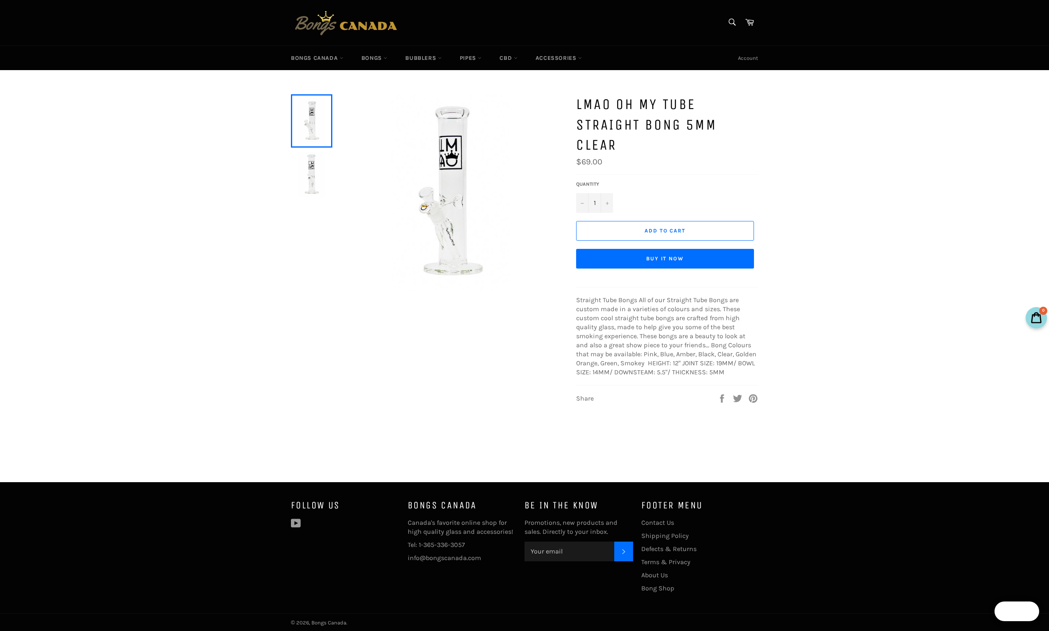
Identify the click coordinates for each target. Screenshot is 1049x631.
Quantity (587, 184)
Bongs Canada (315, 58)
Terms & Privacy (665, 562)
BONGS (372, 58)
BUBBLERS (421, 58)
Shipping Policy (665, 536)
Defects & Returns (669, 549)
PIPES (469, 58)
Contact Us (657, 522)
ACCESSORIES (557, 58)
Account (748, 58)
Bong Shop (657, 588)
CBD (506, 58)
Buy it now (665, 258)
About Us (654, 575)
